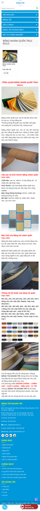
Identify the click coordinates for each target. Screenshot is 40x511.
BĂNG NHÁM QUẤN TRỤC (9, 65)
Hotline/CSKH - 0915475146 (15, 428)
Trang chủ (6, 486)
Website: (6, 432)
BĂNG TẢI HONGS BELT (13, 29)
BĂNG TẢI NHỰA (8, 445)
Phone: (5, 418)
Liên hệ (5, 495)
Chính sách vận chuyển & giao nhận (14, 477)
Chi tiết (6, 73)
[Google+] (10, 435)
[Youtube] (14, 435)
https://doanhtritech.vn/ (17, 432)
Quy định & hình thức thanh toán (13, 471)
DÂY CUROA (8, 24)
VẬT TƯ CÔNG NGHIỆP (13, 34)
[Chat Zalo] (36, 499)
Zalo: (4, 428)
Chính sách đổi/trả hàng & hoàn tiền (14, 474)
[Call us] (4, 506)
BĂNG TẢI (7, 19)
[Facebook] (2, 435)
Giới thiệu (6, 489)
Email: (5, 425)
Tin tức (5, 492)
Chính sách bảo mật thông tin (12, 468)
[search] (37, 8)
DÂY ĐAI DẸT (8, 14)
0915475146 (12, 418)
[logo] (20, 3)
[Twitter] (6, 435)
